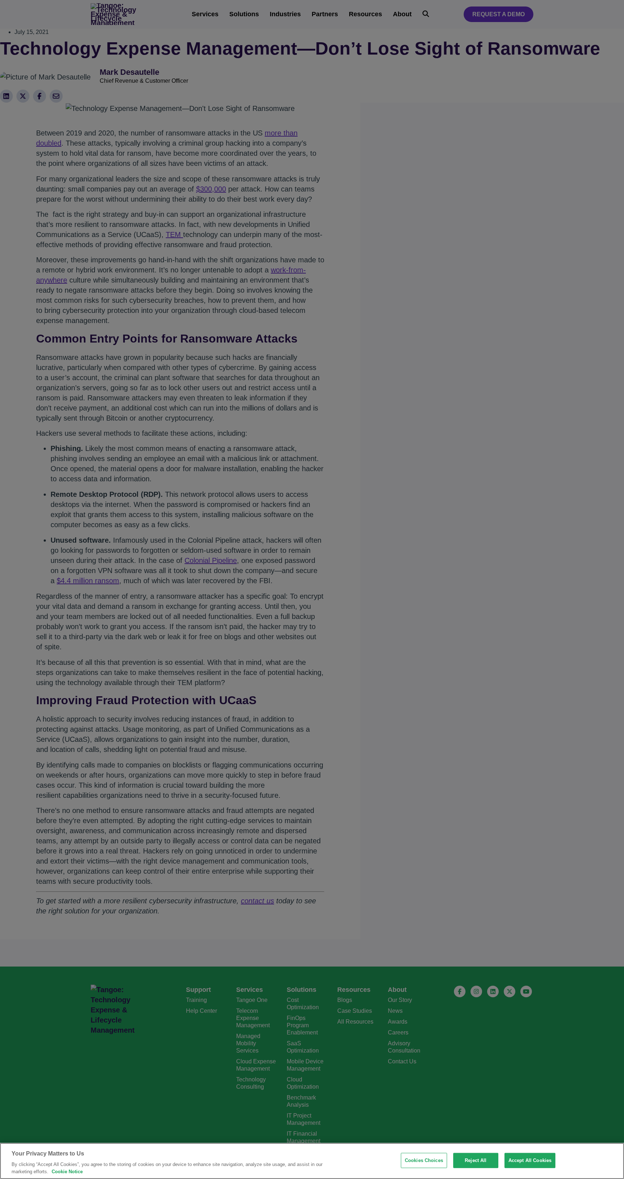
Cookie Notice (67, 1171)
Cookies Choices (424, 1160)
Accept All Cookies (529, 1160)
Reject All (475, 1160)
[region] (312, 1161)
